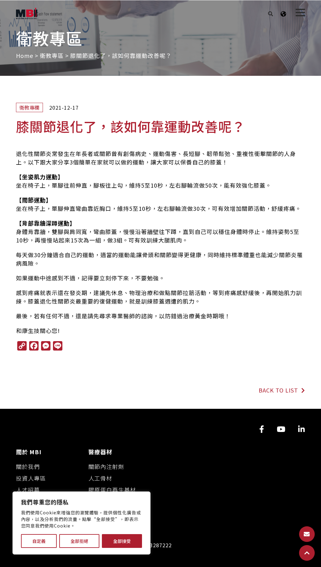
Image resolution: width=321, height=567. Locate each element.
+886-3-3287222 (150, 545)
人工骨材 (100, 478)
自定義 (38, 541)
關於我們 (28, 466)
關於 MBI (28, 452)
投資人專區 (31, 478)
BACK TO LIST (279, 390)
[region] (81, 523)
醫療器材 (100, 452)
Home (24, 55)
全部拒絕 (79, 541)
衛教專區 (52, 55)
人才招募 (28, 490)
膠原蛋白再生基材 (112, 490)
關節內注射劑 (106, 466)
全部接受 (122, 541)
